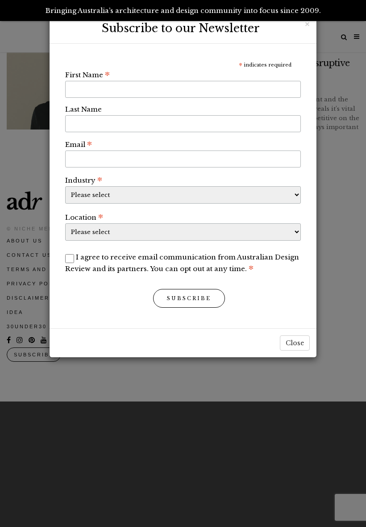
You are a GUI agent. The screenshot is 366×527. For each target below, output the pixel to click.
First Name (87, 74)
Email (78, 144)
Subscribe (189, 298)
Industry (83, 180)
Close (295, 343)
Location (84, 217)
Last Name (83, 109)
